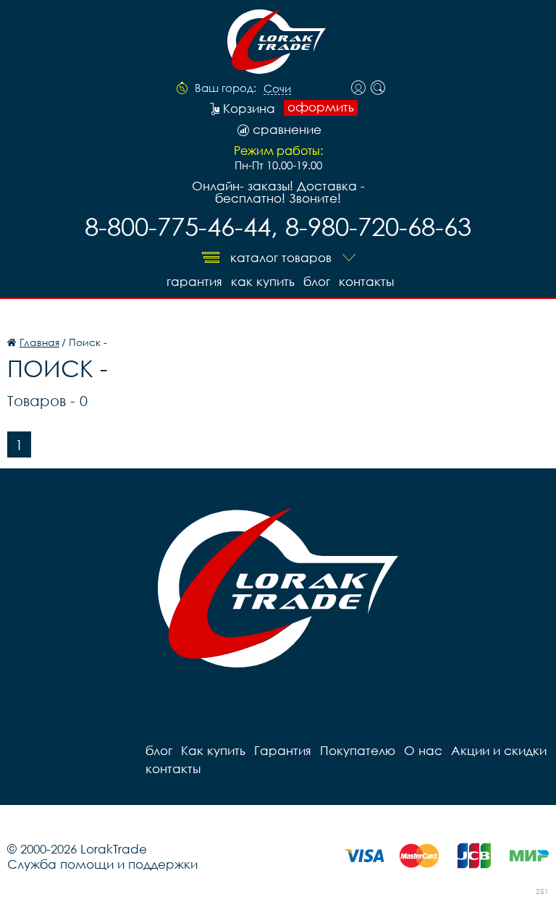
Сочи (277, 89)
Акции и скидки (499, 750)
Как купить (263, 281)
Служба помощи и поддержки (102, 864)
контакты (366, 281)
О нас (423, 750)
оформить (320, 107)
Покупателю (357, 750)
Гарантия (194, 281)
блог (316, 281)
